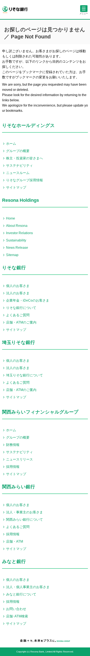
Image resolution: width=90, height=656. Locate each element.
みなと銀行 (14, 561)
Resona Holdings (20, 200)
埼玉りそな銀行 (18, 342)
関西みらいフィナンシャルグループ (40, 412)
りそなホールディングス (28, 125)
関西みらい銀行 (18, 486)
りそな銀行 (14, 267)
